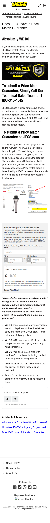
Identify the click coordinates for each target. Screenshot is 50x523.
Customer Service (33, 13)
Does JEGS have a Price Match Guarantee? (24, 432)
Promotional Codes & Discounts (20, 16)
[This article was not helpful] (15, 399)
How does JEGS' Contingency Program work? (25, 427)
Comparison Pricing (28, 509)
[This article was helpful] (7, 399)
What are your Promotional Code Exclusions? (24, 422)
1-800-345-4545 (23, 9)
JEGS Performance (11, 13)
